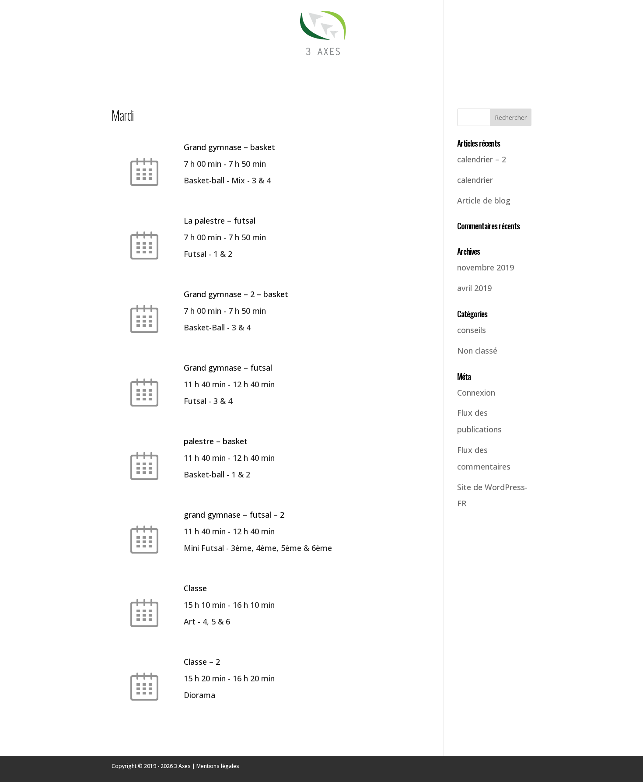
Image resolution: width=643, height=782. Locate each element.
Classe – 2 (202, 661)
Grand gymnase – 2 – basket (236, 294)
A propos (480, 70)
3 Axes (182, 766)
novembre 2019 (485, 267)
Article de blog (483, 200)
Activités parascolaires (289, 70)
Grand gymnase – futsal (228, 367)
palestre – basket (216, 441)
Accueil (120, 70)
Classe (195, 588)
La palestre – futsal (219, 220)
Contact (521, 70)
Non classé (477, 350)
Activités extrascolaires (187, 70)
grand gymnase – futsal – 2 (234, 514)
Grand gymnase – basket (229, 147)
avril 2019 (474, 288)
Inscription (425, 70)
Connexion (476, 392)
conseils (471, 330)
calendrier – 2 (481, 159)
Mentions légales (217, 766)
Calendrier (368, 70)
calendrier (475, 180)
